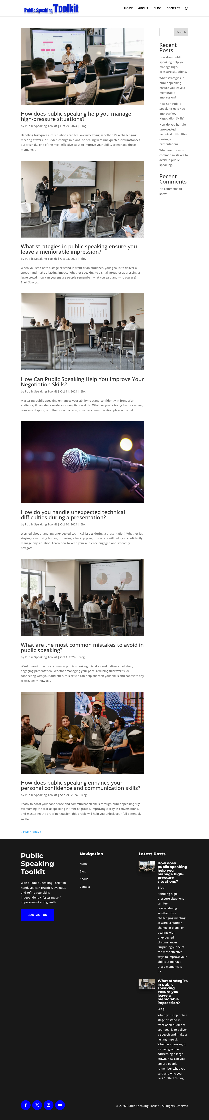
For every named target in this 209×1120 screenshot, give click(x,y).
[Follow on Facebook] (26, 1105)
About (143, 8)
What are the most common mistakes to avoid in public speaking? (82, 647)
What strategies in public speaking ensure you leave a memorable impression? (79, 249)
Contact (173, 8)
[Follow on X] (37, 1105)
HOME (128, 8)
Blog (157, 8)
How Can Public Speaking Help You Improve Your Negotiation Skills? (82, 381)
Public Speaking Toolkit (41, 126)
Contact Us (37, 915)
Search (181, 32)
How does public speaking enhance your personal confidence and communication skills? (80, 785)
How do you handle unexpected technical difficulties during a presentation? (73, 514)
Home (84, 864)
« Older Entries (31, 832)
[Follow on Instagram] (48, 1105)
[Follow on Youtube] (60, 1105)
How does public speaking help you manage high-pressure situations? (76, 116)
